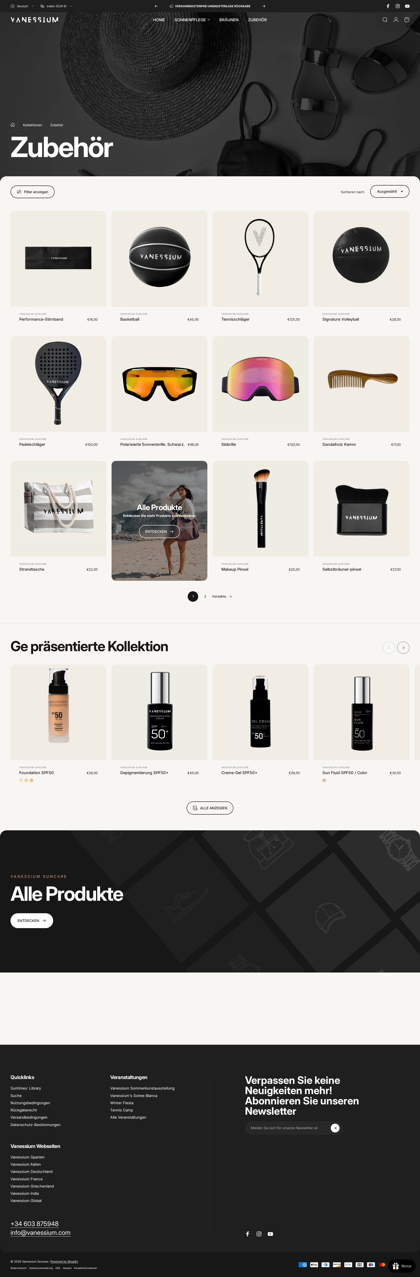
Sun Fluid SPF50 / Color (344, 772)
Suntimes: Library (25, 1088)
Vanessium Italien (25, 1164)
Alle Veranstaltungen (128, 1117)
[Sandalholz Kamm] (362, 384)
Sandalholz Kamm (339, 444)
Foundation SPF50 (36, 772)
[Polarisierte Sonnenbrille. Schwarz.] (159, 384)
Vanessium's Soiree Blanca (133, 1095)
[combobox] (22, 6)
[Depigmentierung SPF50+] (159, 712)
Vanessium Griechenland (32, 1186)
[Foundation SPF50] (58, 712)
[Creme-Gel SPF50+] (260, 712)
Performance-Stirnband (41, 319)
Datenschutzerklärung (41, 1268)
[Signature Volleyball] (362, 259)
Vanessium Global (26, 1200)
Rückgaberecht (23, 1110)
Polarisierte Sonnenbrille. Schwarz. (152, 444)
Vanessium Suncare (33, 314)
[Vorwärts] (264, 6)
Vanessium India (24, 1193)
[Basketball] (159, 259)
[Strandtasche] (58, 509)
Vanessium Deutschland (31, 1171)
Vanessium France (26, 1179)
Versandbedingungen (28, 1117)
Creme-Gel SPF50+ (239, 772)
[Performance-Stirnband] (58, 259)
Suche (16, 1095)
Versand (67, 1268)
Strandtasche (31, 569)
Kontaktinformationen (85, 1268)
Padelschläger (32, 444)
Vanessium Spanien (27, 1157)
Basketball (129, 319)
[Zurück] (156, 6)
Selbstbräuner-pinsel (341, 569)
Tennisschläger (235, 319)
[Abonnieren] (335, 1128)
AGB (57, 1268)
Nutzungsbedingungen (30, 1103)
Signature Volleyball (340, 319)
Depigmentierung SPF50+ (144, 772)
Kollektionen (32, 125)
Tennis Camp (121, 1110)
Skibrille (228, 444)
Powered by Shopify (64, 1261)
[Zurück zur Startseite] (12, 125)
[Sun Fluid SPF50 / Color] (362, 712)
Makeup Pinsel (234, 569)
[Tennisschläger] (260, 259)
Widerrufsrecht (18, 1268)
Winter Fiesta (121, 1103)
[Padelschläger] (58, 384)
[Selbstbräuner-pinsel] (362, 509)
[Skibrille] (260, 384)
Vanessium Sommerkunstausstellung (142, 1088)
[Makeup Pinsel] (260, 509)
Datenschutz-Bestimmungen (35, 1125)
